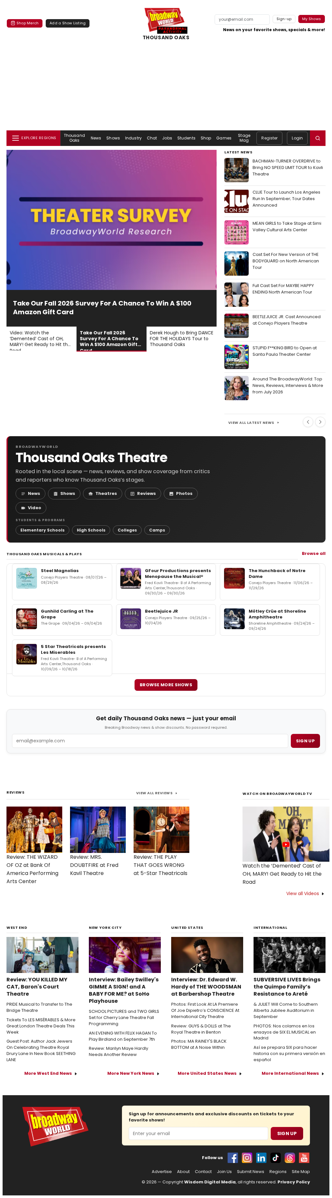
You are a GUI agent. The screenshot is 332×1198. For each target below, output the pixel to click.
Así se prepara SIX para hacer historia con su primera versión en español (289, 1054)
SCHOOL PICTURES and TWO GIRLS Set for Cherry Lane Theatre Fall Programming (124, 1018)
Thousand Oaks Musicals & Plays (44, 554)
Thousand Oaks (74, 138)
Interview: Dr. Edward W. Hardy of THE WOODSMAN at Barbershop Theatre (206, 987)
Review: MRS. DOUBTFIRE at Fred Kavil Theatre (94, 865)
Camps (157, 530)
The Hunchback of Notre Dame (277, 574)
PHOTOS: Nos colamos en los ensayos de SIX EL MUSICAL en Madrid (285, 1032)
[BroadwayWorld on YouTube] (304, 1158)
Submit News (250, 1172)
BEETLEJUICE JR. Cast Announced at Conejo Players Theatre (287, 320)
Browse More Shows (166, 685)
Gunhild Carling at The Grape (67, 614)
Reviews (146, 493)
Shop (206, 138)
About (183, 1172)
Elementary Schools (42, 530)
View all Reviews (154, 793)
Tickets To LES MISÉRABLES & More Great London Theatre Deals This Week (41, 1026)
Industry (133, 138)
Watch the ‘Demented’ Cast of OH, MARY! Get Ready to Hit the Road (282, 874)
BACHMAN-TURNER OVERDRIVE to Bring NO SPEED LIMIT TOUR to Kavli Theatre (288, 167)
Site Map (301, 1172)
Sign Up (287, 1133)
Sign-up (284, 18)
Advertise (162, 1172)
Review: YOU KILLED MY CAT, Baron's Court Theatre (36, 987)
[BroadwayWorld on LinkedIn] (261, 1158)
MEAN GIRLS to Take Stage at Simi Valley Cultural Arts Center (287, 226)
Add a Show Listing (68, 23)
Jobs (167, 138)
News (96, 138)
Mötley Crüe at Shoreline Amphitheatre (277, 614)
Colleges (127, 530)
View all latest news (251, 422)
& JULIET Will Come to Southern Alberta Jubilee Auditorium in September (286, 1010)
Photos (184, 493)
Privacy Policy (294, 1182)
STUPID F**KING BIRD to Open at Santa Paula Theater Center (285, 351)
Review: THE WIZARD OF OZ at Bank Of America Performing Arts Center (32, 869)
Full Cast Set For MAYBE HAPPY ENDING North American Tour (283, 288)
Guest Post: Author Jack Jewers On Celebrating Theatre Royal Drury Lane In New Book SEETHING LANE (41, 1050)
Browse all (314, 553)
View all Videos (302, 893)
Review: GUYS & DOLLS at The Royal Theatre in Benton (201, 1029)
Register (269, 138)
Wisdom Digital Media (210, 1182)
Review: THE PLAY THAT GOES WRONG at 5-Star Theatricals (160, 865)
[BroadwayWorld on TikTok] (275, 1158)
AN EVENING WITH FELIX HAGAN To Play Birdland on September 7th (123, 1036)
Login (297, 138)
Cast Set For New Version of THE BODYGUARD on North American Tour (286, 260)
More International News (290, 1073)
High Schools (91, 530)
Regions (278, 1172)
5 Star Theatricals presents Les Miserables (73, 649)
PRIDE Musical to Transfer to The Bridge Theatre (39, 1007)
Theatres (106, 493)
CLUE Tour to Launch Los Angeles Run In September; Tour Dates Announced (286, 198)
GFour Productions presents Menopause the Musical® (178, 574)
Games (223, 138)
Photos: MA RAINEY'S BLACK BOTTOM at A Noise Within (199, 1044)
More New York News (130, 1073)
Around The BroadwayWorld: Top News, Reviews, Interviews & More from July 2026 (288, 385)
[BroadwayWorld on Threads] (290, 1158)
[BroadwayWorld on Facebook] (233, 1158)
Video (34, 508)
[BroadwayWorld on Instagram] (247, 1158)
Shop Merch (28, 23)
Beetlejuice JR (161, 611)
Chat (152, 138)
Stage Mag (244, 138)
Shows (113, 138)
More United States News (207, 1073)
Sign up (305, 741)
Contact (203, 1172)
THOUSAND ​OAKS (166, 37)
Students (186, 138)
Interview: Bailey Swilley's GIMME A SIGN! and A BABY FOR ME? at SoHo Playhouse (124, 990)
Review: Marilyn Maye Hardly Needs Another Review (118, 1052)
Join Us (224, 1172)
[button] (318, 138)
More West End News (48, 1073)
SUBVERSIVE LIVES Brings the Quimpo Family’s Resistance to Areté (287, 987)
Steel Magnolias (60, 571)
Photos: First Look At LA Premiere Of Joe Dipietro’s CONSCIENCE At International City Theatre (205, 1010)
